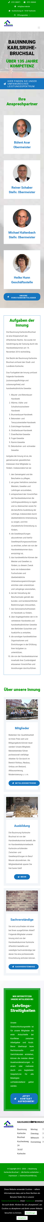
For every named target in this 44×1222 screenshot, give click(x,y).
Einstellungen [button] (30, 1213)
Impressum (13, 1176)
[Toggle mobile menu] (39, 27)
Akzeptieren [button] (22, 1218)
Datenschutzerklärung (28, 1176)
